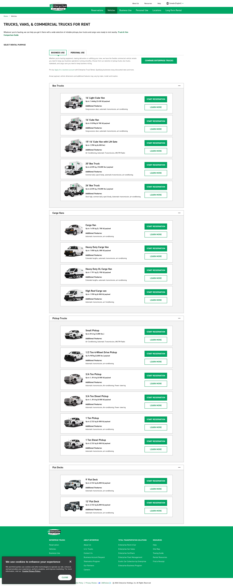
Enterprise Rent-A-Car (127, 545)
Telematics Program (92, 561)
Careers (87, 569)
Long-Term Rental (174, 10)
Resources (148, 3)
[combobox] (176, 3)
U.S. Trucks (88, 549)
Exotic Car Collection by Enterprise (132, 561)
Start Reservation (156, 99)
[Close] (70, 561)
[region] (39, 570)
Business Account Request (94, 557)
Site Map (156, 549)
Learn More (156, 107)
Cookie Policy (78, 583)
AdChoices (105, 583)
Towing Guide (158, 553)
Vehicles (111, 10)
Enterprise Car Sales (126, 549)
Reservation (54, 545)
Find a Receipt (158, 561)
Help (159, 3)
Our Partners (89, 565)
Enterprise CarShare (126, 553)
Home (6, 16)
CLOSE (65, 577)
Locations (157, 10)
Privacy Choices (91, 583)
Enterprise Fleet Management (130, 557)
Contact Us (88, 553)
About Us (135, 3)
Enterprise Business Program (130, 565)
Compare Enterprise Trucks (159, 60)
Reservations (97, 10)
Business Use (125, 10)
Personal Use (142, 10)
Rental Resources (160, 557)
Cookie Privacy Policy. (31, 571)
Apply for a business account (65, 70)
